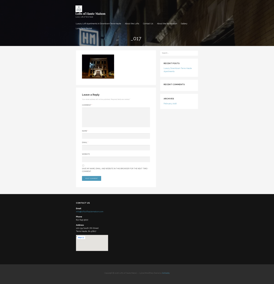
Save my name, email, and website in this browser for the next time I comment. (115, 170)
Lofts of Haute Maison (90, 14)
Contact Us (148, 23)
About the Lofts (132, 23)
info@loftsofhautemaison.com (89, 211)
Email (85, 142)
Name (85, 131)
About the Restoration (167, 23)
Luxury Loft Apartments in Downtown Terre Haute (98, 23)
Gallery (184, 23)
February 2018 (170, 103)
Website (86, 154)
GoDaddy (166, 273)
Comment (87, 105)
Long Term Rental (84, 28)
